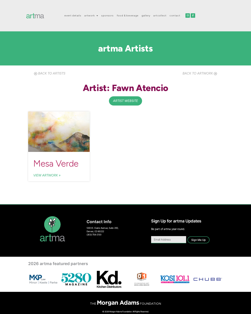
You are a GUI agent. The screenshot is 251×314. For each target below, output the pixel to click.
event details (72, 15)
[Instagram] (187, 15)
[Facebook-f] (193, 15)
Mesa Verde (56, 163)
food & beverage (127, 15)
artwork (89, 15)
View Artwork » (47, 175)
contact (175, 15)
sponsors (107, 15)
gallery (146, 15)
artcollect (159, 15)
